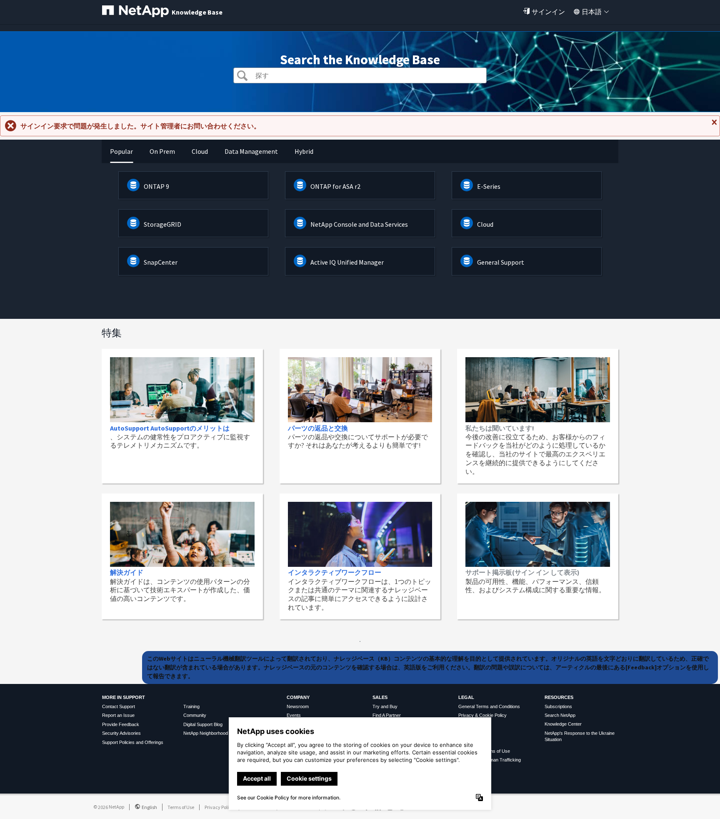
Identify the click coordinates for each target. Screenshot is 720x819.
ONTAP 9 (156, 186)
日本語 (592, 12)
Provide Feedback (120, 724)
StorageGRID (162, 224)
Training (191, 706)
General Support (500, 262)
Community (194, 715)
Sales (380, 697)
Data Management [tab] (251, 151)
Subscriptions (558, 706)
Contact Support (118, 706)
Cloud (485, 224)
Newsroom (298, 706)
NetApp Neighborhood (205, 733)
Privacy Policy (219, 807)
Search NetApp (560, 715)
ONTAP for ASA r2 (335, 186)
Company (298, 697)
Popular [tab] (121, 151)
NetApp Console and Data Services (359, 224)
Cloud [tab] (200, 151)
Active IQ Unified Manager (347, 262)
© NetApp (108, 807)
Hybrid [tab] (304, 151)
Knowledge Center (563, 723)
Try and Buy (385, 706)
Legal (466, 697)
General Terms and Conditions (489, 706)
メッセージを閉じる (713, 125)
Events (294, 715)
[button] (242, 76)
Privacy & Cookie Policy (482, 715)
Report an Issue (118, 715)
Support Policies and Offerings (132, 742)
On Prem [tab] (162, 151)
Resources (559, 697)
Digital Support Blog (202, 724)
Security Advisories (121, 733)
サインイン (548, 12)
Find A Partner (386, 715)
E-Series (488, 186)
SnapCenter (161, 262)
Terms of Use (181, 807)
